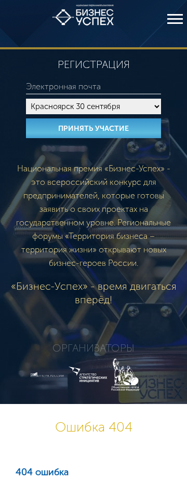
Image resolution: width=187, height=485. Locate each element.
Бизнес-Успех (83, 23)
